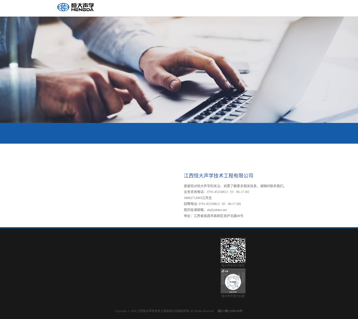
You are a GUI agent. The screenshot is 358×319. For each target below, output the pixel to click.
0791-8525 (206, 204)
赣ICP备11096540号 (230, 311)
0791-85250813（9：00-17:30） (229, 192)
